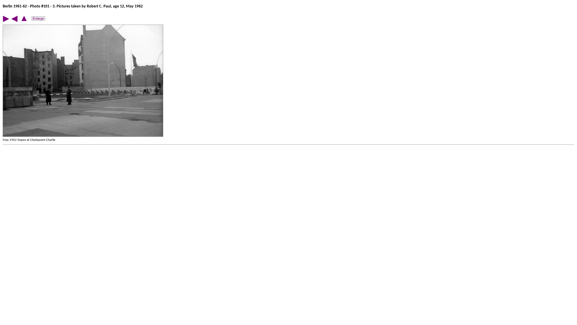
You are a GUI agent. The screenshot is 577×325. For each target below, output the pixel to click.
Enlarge (38, 18)
